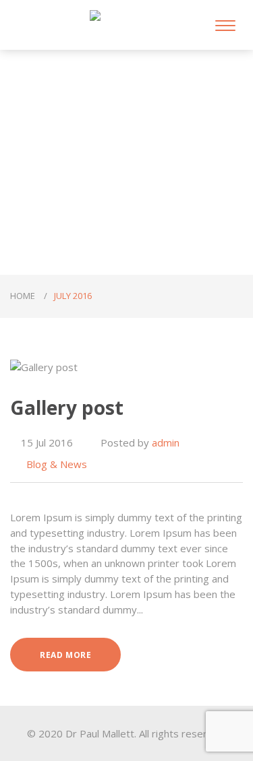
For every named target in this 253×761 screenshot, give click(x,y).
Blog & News (56, 464)
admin (165, 442)
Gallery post (66, 407)
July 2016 (73, 296)
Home (23, 296)
